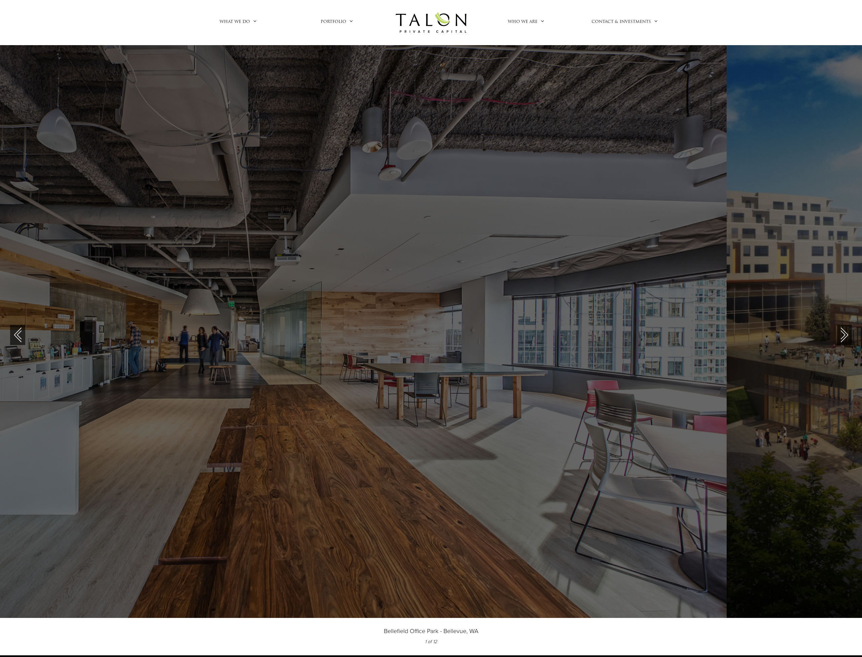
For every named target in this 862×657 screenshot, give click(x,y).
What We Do (235, 21)
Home (431, 22)
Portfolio (333, 21)
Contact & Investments (621, 21)
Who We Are (522, 21)
